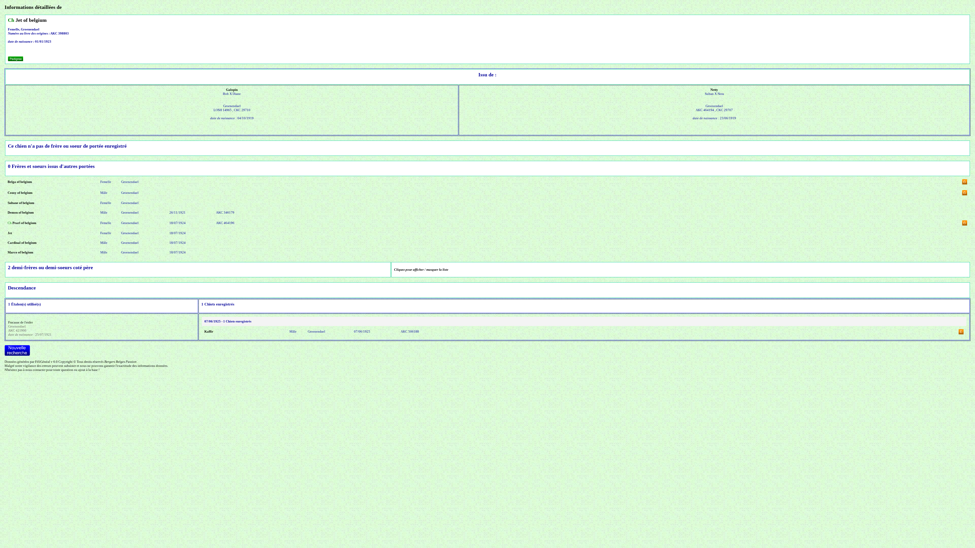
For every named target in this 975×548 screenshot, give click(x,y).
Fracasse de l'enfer (20, 322)
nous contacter (35, 370)
